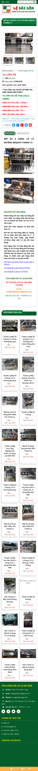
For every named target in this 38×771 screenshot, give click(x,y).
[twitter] (3, 711)
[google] (22, 125)
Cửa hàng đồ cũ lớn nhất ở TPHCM (17, 268)
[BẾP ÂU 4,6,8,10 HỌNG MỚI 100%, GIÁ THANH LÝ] (10, 401)
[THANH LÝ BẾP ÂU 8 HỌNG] (28, 586)
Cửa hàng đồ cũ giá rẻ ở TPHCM (16, 271)
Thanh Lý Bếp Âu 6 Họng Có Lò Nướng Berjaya (10, 378)
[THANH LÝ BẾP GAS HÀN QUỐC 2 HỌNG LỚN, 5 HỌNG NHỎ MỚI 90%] (10, 547)
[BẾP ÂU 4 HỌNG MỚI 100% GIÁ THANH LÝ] (28, 513)
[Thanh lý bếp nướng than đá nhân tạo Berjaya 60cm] (28, 364)
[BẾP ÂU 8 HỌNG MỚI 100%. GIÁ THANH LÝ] (10, 513)
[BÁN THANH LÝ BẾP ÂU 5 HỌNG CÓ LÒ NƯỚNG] (10, 619)
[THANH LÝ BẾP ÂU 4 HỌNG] (28, 401)
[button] (32, 43)
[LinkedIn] (26, 125)
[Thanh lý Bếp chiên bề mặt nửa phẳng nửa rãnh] (10, 653)
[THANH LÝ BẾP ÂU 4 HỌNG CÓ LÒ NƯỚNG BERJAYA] (10, 474)
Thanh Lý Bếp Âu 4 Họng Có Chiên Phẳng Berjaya (10, 339)
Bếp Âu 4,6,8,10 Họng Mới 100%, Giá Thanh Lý (9, 414)
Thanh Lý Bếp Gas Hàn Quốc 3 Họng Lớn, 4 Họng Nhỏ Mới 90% (28, 490)
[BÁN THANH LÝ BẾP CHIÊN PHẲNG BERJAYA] (10, 586)
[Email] (30, 125)
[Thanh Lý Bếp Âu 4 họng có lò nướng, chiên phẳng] (28, 547)
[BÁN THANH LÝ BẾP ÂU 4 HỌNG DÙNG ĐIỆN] (28, 653)
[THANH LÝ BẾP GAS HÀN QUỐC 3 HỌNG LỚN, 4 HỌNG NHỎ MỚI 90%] (28, 474)
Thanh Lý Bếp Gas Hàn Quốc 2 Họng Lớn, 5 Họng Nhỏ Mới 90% (10, 563)
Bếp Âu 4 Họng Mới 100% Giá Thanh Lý (28, 526)
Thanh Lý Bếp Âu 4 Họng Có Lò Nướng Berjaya (10, 487)
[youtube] (13, 711)
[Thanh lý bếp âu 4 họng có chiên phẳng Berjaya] (10, 325)
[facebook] (8, 711)
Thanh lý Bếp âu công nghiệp (19, 119)
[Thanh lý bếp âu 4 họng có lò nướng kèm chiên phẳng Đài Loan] (28, 325)
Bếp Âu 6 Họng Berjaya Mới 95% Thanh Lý (28, 448)
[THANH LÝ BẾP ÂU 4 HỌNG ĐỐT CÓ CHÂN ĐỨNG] (28, 619)
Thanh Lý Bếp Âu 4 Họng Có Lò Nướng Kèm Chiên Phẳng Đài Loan (28, 342)
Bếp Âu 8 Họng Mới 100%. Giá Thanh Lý (10, 526)
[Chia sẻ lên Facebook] (17, 125)
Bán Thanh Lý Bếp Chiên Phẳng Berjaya (10, 599)
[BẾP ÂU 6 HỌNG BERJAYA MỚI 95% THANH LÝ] (28, 435)
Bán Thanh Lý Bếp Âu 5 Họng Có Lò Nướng (10, 633)
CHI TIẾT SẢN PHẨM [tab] (9, 133)
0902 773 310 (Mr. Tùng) (20, 690)
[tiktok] (18, 711)
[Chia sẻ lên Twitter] (13, 125)
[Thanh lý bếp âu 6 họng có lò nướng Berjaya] (10, 364)
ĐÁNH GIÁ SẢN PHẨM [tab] (23, 133)
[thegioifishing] (19, 9)
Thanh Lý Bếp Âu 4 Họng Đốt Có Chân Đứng (28, 633)
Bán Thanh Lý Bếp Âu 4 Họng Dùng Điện (28, 667)
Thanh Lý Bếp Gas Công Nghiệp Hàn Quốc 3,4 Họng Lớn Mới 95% (10, 451)
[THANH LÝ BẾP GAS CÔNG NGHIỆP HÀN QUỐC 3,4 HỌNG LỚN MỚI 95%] (10, 435)
